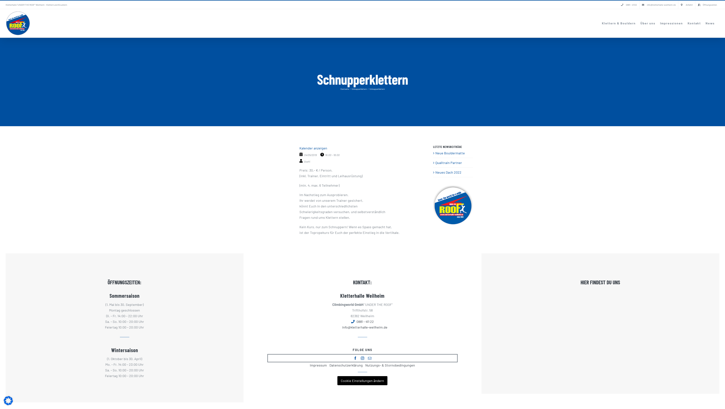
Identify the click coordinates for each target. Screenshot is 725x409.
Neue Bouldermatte (450, 153)
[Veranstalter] (301, 161)
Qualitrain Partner (448, 163)
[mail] (369, 358)
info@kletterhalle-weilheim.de (364, 327)
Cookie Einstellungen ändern (362, 381)
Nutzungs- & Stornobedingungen (390, 365)
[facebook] (355, 358)
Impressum (318, 365)
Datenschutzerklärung (346, 365)
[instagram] (362, 358)
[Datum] (301, 154)
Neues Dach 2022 (448, 172)
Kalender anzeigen (313, 148)
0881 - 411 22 (365, 321)
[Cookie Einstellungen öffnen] (8, 404)
